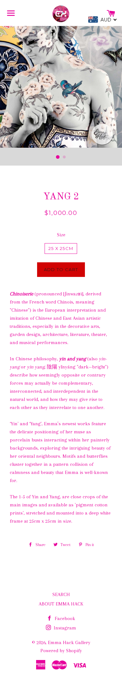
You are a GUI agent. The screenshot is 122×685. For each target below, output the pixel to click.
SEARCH (61, 594)
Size (61, 235)
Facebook (64, 618)
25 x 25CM (61, 248)
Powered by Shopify (61, 651)
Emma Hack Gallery (69, 642)
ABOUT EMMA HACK (61, 604)
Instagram (64, 628)
